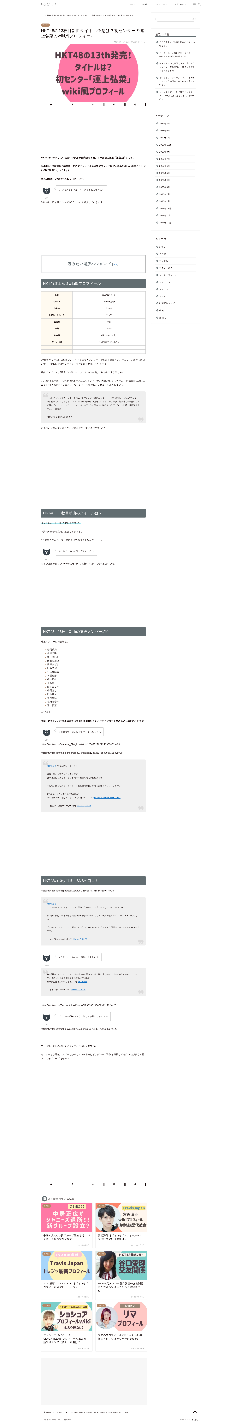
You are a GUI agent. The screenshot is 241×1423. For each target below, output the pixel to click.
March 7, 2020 (84, 806)
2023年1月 (164, 137)
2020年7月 (164, 159)
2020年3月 (164, 187)
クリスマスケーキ (168, 275)
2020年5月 (164, 173)
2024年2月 (164, 123)
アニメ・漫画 (166, 268)
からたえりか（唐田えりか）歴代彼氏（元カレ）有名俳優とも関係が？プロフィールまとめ (177, 67)
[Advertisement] (93, 132)
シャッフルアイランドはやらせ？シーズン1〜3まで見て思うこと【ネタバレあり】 (177, 95)
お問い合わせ (181, 4)
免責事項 (67, 1419)
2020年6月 (164, 166)
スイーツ (163, 289)
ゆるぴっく (49, 4)
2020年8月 (164, 152)
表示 (115, 264)
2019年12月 (165, 208)
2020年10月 (165, 145)
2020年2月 (164, 194)
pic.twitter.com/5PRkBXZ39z (106, 797)
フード (162, 296)
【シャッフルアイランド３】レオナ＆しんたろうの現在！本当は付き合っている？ (177, 81)
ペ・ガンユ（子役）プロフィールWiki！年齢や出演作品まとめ (175, 55)
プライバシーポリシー (51, 1419)
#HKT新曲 (51, 766)
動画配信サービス (168, 303)
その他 (162, 254)
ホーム (132, 4)
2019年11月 (165, 215)
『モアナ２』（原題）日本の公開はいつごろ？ (177, 44)
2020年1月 (164, 201)
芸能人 (146, 4)
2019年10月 (165, 222)
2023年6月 (164, 130)
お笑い (162, 247)
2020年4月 (164, 180)
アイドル (45, 25)
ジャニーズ (161, 4)
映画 (161, 310)
